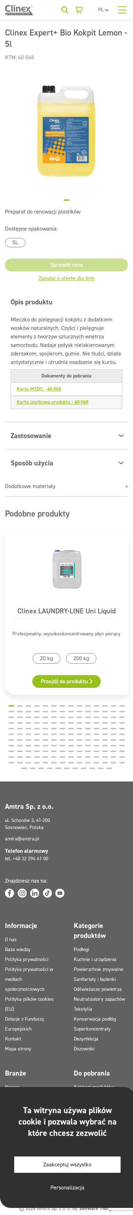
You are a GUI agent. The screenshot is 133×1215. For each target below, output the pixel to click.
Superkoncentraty (92, 1029)
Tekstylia (83, 1009)
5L (15, 242)
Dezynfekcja (86, 1038)
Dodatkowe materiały (30, 486)
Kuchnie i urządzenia (95, 959)
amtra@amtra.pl (22, 838)
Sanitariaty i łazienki (95, 979)
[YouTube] (60, 893)
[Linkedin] (34, 893)
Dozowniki (84, 1048)
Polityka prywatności (26, 959)
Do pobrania (92, 1073)
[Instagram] (22, 893)
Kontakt (13, 1038)
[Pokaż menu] (122, 9)
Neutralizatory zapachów (99, 999)
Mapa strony (18, 1048)
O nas (11, 939)
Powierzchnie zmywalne (98, 969)
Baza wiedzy (18, 949)
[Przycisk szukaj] (64, 9)
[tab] (67, 200)
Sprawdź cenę (66, 265)
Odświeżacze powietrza (98, 989)
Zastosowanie (31, 435)
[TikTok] (47, 893)
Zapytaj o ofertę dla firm (67, 278)
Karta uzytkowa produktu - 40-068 (52, 402)
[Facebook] (9, 893)
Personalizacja (67, 1187)
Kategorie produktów (90, 930)
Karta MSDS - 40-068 (39, 389)
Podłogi (81, 949)
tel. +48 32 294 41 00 (26, 858)
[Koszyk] (79, 9)
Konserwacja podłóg (95, 1019)
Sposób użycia (32, 463)
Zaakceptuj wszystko (67, 1164)
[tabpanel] (66, 131)
